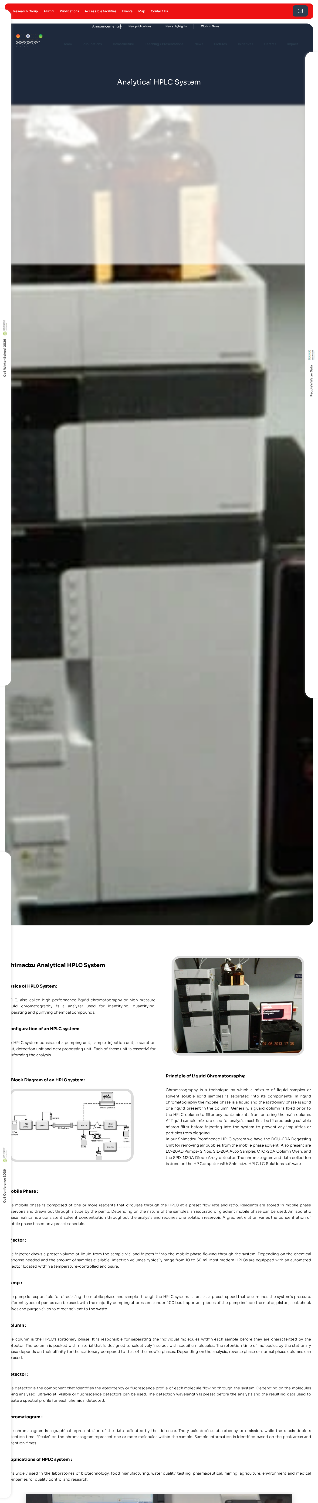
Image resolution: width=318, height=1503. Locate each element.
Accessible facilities (101, 11)
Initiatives (245, 44)
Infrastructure (123, 44)
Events (127, 11)
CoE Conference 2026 (5, 1186)
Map (141, 11)
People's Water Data (312, 380)
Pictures (220, 44)
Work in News (182, 26)
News (198, 44)
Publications (69, 11)
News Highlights (147, 26)
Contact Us (159, 11)
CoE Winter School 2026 (5, 358)
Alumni (49, 11)
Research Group (25, 11)
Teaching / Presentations (164, 44)
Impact (292, 44)
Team (67, 44)
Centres (270, 44)
